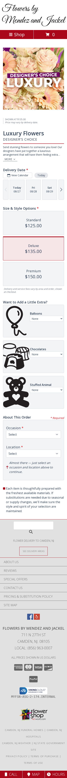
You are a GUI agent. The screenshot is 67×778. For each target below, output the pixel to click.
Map (35, 774)
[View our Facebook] (30, 618)
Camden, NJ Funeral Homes (24, 730)
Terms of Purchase (45, 756)
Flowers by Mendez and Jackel (33, 14)
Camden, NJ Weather (16, 743)
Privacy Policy (16, 756)
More (8, 159)
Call (12, 774)
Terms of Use (33, 762)
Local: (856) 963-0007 (33, 647)
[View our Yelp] (37, 618)
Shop (19, 34)
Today (41, 175)
